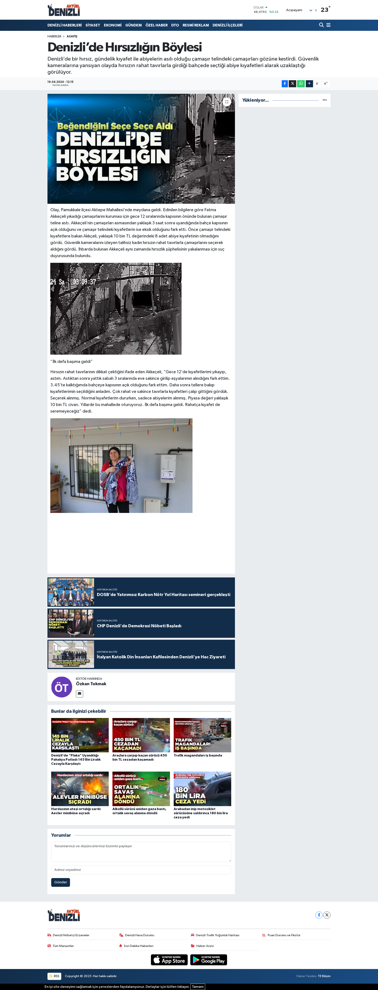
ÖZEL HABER (156, 25)
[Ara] (322, 25)
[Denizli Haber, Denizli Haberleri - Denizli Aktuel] (63, 10)
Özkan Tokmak (91, 684)
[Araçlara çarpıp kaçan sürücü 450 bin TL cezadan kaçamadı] (141, 735)
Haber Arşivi (205, 946)
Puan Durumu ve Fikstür (284, 935)
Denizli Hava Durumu (139, 935)
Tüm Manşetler (63, 946)
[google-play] (208, 960)
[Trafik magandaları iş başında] (202, 735)
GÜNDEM (133, 25)
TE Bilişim (324, 976)
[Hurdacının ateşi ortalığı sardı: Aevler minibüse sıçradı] (80, 789)
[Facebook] (319, 915)
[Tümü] (325, 100)
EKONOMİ (113, 25)
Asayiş (72, 36)
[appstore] (169, 960)
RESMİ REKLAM (196, 25)
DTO (175, 25)
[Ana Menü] (328, 25)
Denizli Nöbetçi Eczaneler (71, 935)
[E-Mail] (79, 693)
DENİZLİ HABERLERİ (64, 25)
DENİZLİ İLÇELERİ (228, 25)
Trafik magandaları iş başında (198, 755)
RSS (56, 976)
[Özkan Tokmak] (61, 687)
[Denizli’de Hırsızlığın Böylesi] (141, 149)
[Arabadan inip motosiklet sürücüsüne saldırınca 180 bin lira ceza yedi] (202, 789)
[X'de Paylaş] (292, 83)
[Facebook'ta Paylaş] (285, 83)
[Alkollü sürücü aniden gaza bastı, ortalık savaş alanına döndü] (141, 789)
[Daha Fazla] (309, 83)
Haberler (54, 36)
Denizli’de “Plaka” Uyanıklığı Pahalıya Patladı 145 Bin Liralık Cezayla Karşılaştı (76, 759)
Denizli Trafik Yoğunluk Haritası (217, 935)
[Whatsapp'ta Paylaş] (301, 83)
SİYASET (93, 25)
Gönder (60, 882)
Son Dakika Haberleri (138, 946)
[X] (327, 915)
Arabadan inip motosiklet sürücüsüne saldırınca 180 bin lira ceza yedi (201, 813)
